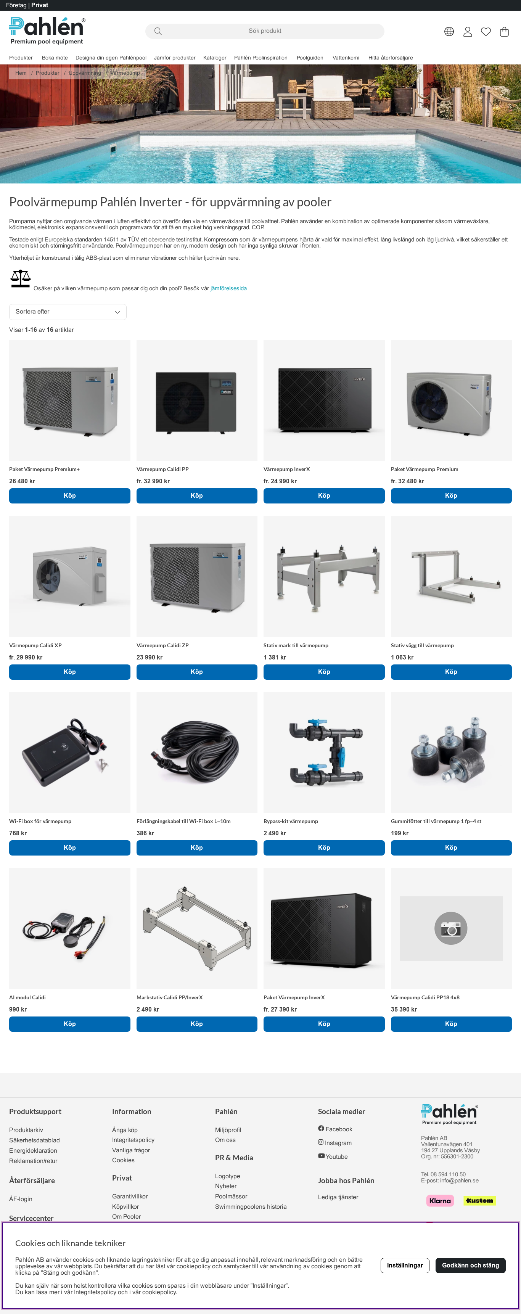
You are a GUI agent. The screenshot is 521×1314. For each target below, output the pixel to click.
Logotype (227, 1176)
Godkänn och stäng (470, 1265)
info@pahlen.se (459, 1181)
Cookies (123, 1160)
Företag (16, 5)
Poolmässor (231, 1197)
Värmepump (125, 73)
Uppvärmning (85, 73)
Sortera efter (32, 312)
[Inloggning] (467, 32)
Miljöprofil (228, 1130)
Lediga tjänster (338, 1197)
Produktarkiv (26, 1130)
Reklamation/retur (33, 1161)
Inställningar (405, 1265)
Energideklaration (33, 1151)
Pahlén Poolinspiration (261, 58)
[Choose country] (449, 32)
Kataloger (215, 58)
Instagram (338, 1143)
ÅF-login (20, 1199)
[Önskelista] (486, 32)
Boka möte (55, 58)
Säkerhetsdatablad (34, 1141)
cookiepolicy (158, 1292)
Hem (21, 73)
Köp (70, 495)
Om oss (225, 1140)
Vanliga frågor (131, 1150)
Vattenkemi (346, 58)
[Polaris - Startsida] (47, 31)
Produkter (21, 58)
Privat (39, 5)
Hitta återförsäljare (390, 58)
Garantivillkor (130, 1197)
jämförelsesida (229, 288)
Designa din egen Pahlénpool (111, 58)
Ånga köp (125, 1130)
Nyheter (225, 1186)
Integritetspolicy (133, 1140)
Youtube (337, 1157)
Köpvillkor (125, 1207)
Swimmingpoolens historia (251, 1207)
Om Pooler (126, 1217)
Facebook (339, 1129)
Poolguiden (310, 58)
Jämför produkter (175, 58)
